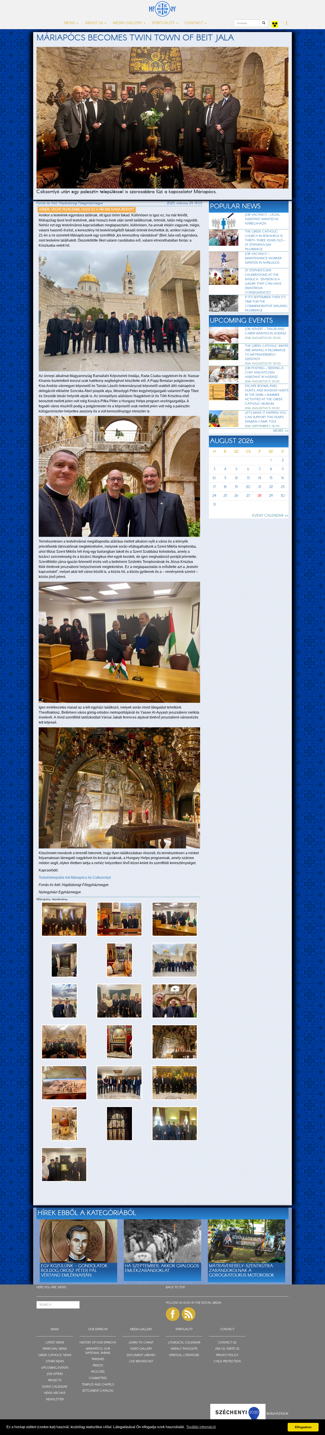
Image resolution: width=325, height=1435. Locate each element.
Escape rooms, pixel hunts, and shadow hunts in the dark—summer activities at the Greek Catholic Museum (266, 395)
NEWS (62, 1287)
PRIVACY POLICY (227, 1355)
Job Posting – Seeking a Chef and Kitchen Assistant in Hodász (264, 372)
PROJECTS (54, 1380)
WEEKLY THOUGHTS (184, 1349)
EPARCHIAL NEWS (55, 1349)
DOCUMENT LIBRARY (141, 1355)
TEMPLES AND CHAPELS (98, 1385)
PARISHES (98, 1359)
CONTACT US (227, 1343)
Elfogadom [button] (303, 1427)
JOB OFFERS (55, 1374)
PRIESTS (98, 1366)
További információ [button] (201, 1427)
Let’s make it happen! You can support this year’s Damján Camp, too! (265, 417)
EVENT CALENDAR (54, 1387)
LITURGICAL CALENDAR (184, 1343)
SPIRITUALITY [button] (164, 23)
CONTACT (227, 1329)
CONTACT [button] (194, 23)
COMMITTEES (98, 1378)
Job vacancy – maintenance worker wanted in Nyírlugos (263, 258)
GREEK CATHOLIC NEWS (54, 1355)
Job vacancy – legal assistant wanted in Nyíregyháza (262, 219)
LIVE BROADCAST (141, 1361)
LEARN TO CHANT (141, 1343)
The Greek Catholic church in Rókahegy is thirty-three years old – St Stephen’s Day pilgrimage (265, 240)
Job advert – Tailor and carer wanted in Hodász (265, 331)
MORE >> (281, 430)
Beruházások (277, 1414)
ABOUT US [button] (94, 23)
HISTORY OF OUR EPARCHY (98, 1343)
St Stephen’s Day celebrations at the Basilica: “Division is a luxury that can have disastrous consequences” (263, 281)
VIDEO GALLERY (141, 1349)
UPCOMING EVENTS (54, 1368)
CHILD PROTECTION (227, 1361)
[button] (286, 23)
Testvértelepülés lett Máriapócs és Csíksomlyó (75, 877)
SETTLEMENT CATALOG (97, 1391)
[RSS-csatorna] (188, 1314)
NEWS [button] (70, 23)
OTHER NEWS (55, 1361)
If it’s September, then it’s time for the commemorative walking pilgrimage (266, 304)
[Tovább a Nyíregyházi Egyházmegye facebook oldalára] (173, 1314)
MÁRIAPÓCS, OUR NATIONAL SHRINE (97, 1351)
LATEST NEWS (55, 1343)
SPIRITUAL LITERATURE (184, 1355)
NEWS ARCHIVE (54, 1393)
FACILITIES (98, 1372)
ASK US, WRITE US (227, 1349)
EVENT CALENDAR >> (270, 515)
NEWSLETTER (55, 1399)
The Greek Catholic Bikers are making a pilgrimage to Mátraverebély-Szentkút (266, 352)
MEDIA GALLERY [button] (128, 23)
